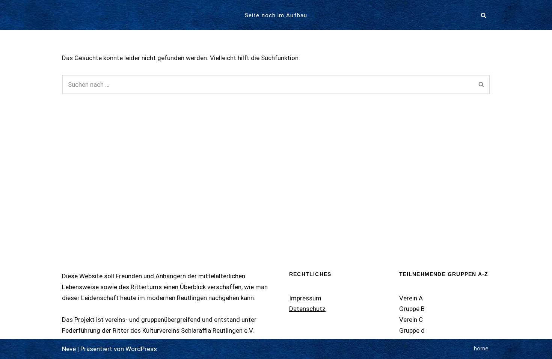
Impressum (305, 298)
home (481, 348)
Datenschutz (307, 308)
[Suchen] (483, 15)
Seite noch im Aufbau (276, 15)
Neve (69, 349)
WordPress (141, 349)
